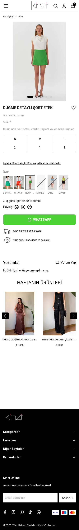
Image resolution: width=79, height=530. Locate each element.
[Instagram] (13, 512)
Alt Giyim (8, 16)
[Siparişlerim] (64, 5)
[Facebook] (5, 512)
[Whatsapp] (39, 512)
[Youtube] (22, 512)
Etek (20, 16)
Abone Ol (67, 498)
